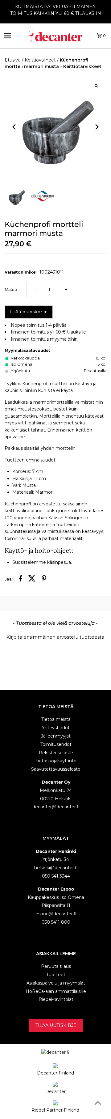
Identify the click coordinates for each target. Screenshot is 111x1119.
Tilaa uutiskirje (55, 1025)
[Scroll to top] (98, 1103)
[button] (55, 636)
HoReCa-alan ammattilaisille (56, 991)
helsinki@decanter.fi (56, 867)
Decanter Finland (55, 1073)
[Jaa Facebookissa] (20, 579)
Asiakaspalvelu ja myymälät (56, 983)
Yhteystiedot (56, 727)
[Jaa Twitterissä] (31, 579)
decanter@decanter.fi (56, 807)
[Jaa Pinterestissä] (44, 579)
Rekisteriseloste (56, 752)
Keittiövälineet (40, 60)
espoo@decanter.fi (55, 914)
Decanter (55, 1091)
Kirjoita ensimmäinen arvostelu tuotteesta (55, 637)
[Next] (96, 127)
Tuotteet (55, 974)
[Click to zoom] (96, 86)
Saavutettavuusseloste (55, 769)
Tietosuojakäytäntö (55, 761)
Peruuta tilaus (56, 966)
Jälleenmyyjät (56, 736)
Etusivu (13, 60)
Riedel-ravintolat (56, 999)
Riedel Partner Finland (55, 1110)
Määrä (11, 289)
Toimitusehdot (56, 744)
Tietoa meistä (56, 719)
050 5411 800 (56, 922)
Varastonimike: (20, 272)
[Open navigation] (12, 36)
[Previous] (15, 127)
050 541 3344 (56, 876)
